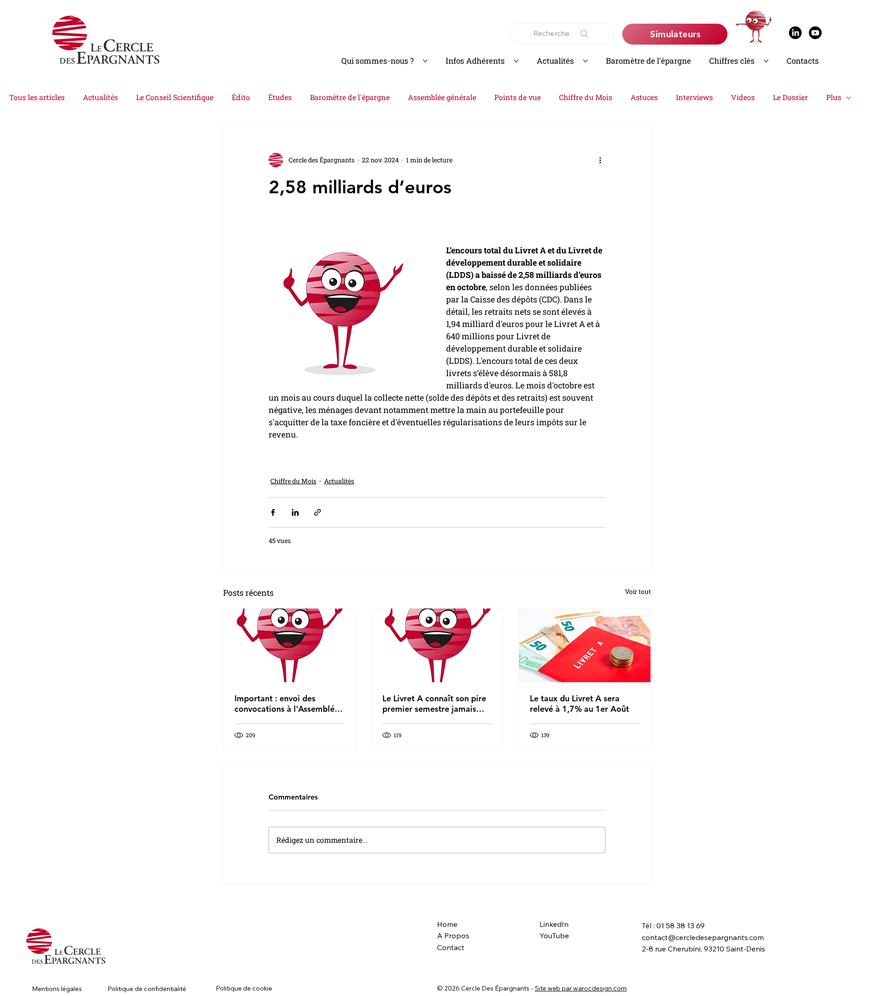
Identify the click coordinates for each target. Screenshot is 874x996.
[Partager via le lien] (317, 512)
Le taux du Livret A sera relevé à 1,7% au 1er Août (579, 703)
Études (280, 97)
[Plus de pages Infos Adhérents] (516, 61)
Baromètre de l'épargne (350, 97)
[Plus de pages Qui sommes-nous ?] (425, 61)
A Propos (453, 935)
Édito (241, 97)
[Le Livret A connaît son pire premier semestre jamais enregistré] (437, 645)
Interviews (694, 97)
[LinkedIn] (795, 32)
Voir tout (638, 591)
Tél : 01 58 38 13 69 (673, 925)
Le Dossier (790, 97)
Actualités (100, 97)
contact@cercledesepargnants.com (703, 937)
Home (447, 924)
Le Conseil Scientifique (174, 97)
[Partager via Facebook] (273, 512)
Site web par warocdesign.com (581, 988)
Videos (743, 97)
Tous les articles (37, 97)
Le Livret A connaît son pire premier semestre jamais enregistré (434, 703)
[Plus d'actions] (600, 160)
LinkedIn (554, 924)
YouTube (554, 935)
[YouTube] (815, 32)
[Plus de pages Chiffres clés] (766, 61)
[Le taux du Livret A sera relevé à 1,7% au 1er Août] (584, 645)
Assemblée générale (442, 97)
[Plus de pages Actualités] (585, 61)
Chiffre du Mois (585, 97)
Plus (833, 97)
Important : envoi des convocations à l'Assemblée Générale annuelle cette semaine (286, 703)
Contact (450, 947)
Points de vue (517, 97)
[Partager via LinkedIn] (295, 512)
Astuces (644, 97)
